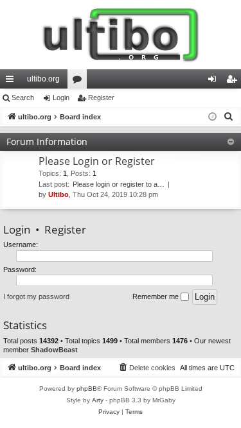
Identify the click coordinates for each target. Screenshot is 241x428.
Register (101, 97)
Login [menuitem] (215, 81)
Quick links (12, 81)
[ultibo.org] (120, 34)
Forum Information (46, 141)
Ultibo (58, 194)
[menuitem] (229, 117)
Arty (97, 400)
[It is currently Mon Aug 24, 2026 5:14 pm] (212, 117)
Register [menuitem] (234, 81)
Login (61, 97)
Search (23, 97)
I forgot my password (36, 296)
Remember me (156, 296)
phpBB (86, 388)
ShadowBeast (54, 350)
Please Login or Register (97, 161)
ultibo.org (43, 78)
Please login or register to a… (119, 184)
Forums (80, 81)
